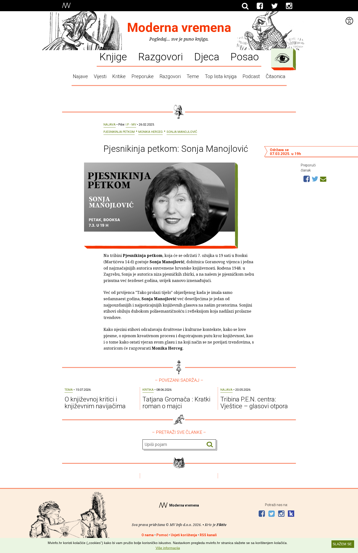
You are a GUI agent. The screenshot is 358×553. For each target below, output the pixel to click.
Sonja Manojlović (182, 132)
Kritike (119, 76)
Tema (69, 389)
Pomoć (162, 535)
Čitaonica (275, 76)
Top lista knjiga (221, 76)
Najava (110, 124)
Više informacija (168, 548)
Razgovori (160, 56)
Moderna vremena (179, 27)
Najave (80, 76)
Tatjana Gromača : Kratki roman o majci (176, 403)
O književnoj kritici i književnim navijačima (95, 403)
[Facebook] (260, 6)
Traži (210, 444)
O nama (147, 535)
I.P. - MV (131, 124)
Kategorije (282, 58)
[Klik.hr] (291, 514)
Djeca (206, 56)
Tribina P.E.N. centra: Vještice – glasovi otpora (254, 403)
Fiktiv (221, 524)
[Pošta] (323, 178)
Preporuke (143, 76)
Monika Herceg (150, 132)
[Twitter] (274, 6)
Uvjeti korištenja (184, 535)
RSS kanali (208, 535)
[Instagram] (289, 6)
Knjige (113, 56)
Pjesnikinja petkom (119, 132)
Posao (244, 56)
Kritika (148, 389)
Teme (193, 76)
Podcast (251, 76)
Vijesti (100, 76)
